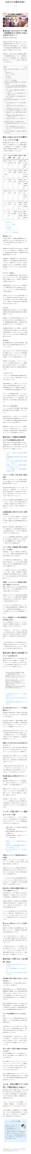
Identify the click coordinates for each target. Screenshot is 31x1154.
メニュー (15, 6)
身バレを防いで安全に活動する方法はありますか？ (16, 128)
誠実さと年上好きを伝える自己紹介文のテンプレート (16, 106)
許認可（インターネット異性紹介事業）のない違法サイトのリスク (16, 94)
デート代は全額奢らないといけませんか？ (16, 126)
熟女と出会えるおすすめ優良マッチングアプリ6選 (16, 70)
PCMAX (9, 77)
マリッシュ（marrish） (12, 80)
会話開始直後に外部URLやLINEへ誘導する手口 (16, 87)
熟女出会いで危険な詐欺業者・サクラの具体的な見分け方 (15, 82)
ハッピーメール (10, 78)
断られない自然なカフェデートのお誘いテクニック (16, 119)
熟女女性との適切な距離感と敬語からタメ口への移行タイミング (16, 116)
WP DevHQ (15, 1150)
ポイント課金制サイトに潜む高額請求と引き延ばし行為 (16, 97)
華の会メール (9, 72)
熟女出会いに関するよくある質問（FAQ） (14, 121)
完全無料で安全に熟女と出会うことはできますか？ (16, 124)
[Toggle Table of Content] (25, 67)
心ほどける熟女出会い (15, 1)
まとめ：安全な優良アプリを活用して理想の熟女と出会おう (15, 131)
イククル (9, 75)
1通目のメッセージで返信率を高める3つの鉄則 (16, 113)
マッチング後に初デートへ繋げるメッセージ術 (15, 110)
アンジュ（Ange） (11, 74)
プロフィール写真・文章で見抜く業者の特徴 (16, 85)
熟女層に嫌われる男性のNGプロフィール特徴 (16, 109)
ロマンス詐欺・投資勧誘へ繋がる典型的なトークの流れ (16, 90)
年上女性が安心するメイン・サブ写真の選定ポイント (16, 103)
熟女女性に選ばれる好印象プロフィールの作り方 (15, 100)
